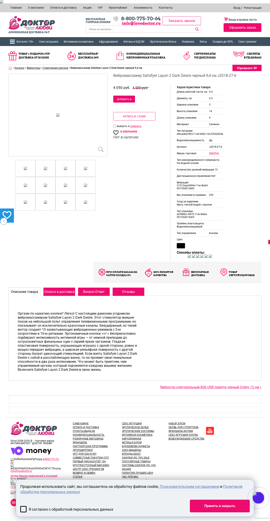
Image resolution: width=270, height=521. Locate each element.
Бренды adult (131, 453)
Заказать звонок (181, 21)
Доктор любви (31, 23)
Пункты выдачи (84, 431)
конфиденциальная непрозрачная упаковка (145, 55)
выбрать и (123, 126)
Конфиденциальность (88, 434)
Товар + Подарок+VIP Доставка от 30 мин (34, 55)
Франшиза (80, 442)
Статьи (77, 476)
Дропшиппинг (83, 450)
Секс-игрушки (48, 41)
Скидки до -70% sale (136, 457)
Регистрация (253, 7)
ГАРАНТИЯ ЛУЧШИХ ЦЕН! (137, 472)
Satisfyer (214, 153)
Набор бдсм (177, 423)
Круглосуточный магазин (91, 465)
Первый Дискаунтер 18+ (89, 461)
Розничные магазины (88, 438)
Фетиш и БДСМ (133, 41)
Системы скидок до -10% (139, 465)
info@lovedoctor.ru (141, 23)
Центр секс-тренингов (88, 469)
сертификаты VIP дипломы (205, 55)
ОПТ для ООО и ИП (84, 453)
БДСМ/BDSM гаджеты (136, 446)
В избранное (128, 131)
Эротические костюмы (138, 431)
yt (210, 431)
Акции (126, 469)
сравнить (136, 126)
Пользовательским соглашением (189, 486)
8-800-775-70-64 (141, 19)
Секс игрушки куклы (183, 434)
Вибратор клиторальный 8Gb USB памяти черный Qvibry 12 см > (211, 387)
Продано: (247, 68)
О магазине (81, 423)
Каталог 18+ (25, 41)
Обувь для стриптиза (183, 427)
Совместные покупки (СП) (91, 457)
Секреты (253, 53)
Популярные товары (136, 461)
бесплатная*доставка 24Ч (88, 55)
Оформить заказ (242, 28)
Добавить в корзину (124, 100)
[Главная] (10, 67)
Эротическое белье (163, 41)
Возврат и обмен (84, 472)
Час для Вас (130, 476)
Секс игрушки (132, 423)
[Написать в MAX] (264, 506)
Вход (237, 7)
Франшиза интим (181, 431)
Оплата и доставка (86, 427)
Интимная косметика (78, 41)
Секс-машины (131, 450)
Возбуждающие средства (186, 438)
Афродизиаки (108, 41)
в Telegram (253, 57)
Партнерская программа (90, 446)
